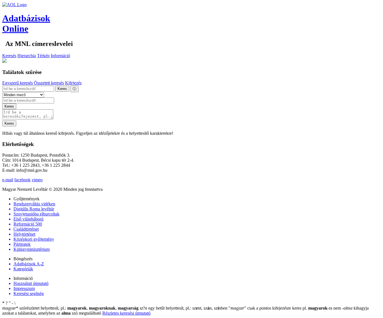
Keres (62, 89)
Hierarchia (26, 55)
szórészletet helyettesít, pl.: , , (70, 308)
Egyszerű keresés (17, 82)
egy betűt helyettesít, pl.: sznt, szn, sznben (184, 308)
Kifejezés (73, 82)
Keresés (9, 55)
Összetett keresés (49, 82)
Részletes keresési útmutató (126, 313)
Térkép (43, 55)
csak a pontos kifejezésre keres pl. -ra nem (285, 308)
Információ (60, 55)
